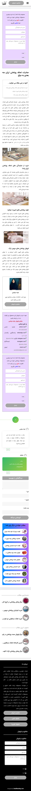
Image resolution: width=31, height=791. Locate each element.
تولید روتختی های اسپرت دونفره (20, 91)
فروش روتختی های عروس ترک (20, 95)
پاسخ (8, 449)
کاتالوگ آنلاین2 (16, 724)
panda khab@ (10, 339)
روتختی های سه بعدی (19, 142)
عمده (23, 53)
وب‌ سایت (26, 508)
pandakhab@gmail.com (20, 350)
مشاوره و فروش (16, 3)
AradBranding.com (19, 789)
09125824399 (23, 330)
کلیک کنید (24, 336)
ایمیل (27, 500)
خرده (23, 57)
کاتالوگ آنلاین (15, 719)
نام (27, 492)
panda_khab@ (23, 344)
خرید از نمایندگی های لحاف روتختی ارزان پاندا (16, 88)
